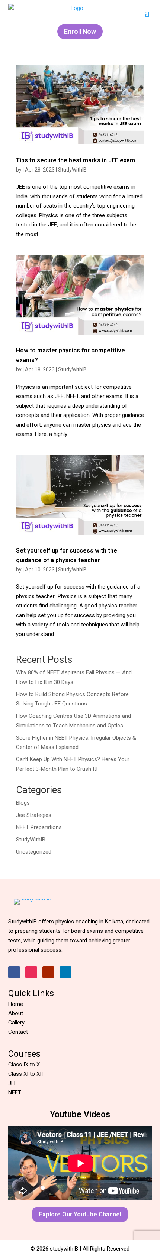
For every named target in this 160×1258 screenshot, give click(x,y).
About (15, 1013)
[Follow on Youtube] (48, 972)
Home (15, 1004)
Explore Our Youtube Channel (80, 1214)
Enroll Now (80, 31)
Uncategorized (33, 851)
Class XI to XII (25, 1073)
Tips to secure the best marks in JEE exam (76, 160)
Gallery (16, 1022)
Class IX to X (24, 1064)
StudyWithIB (72, 170)
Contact (18, 1032)
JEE (12, 1083)
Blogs (23, 802)
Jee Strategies (33, 815)
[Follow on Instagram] (31, 972)
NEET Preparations (39, 827)
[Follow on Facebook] (14, 972)
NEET (14, 1092)
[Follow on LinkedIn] (65, 972)
